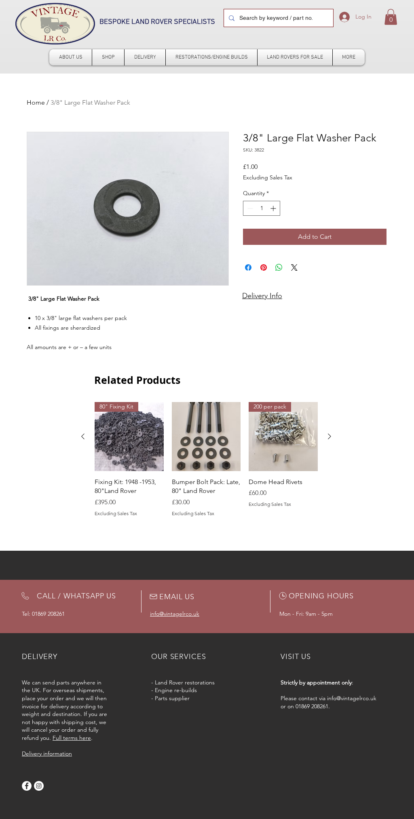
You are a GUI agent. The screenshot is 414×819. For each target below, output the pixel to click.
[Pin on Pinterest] (263, 267)
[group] (206, 459)
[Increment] (274, 208)
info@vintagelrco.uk (351, 698)
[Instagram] (39, 786)
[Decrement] (249, 208)
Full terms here (72, 737)
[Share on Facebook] (248, 267)
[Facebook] (27, 786)
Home (36, 102)
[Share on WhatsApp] (279, 267)
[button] (390, 17)
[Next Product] (329, 436)
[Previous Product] (83, 436)
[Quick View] (206, 436)
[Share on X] (294, 267)
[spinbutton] (261, 208)
